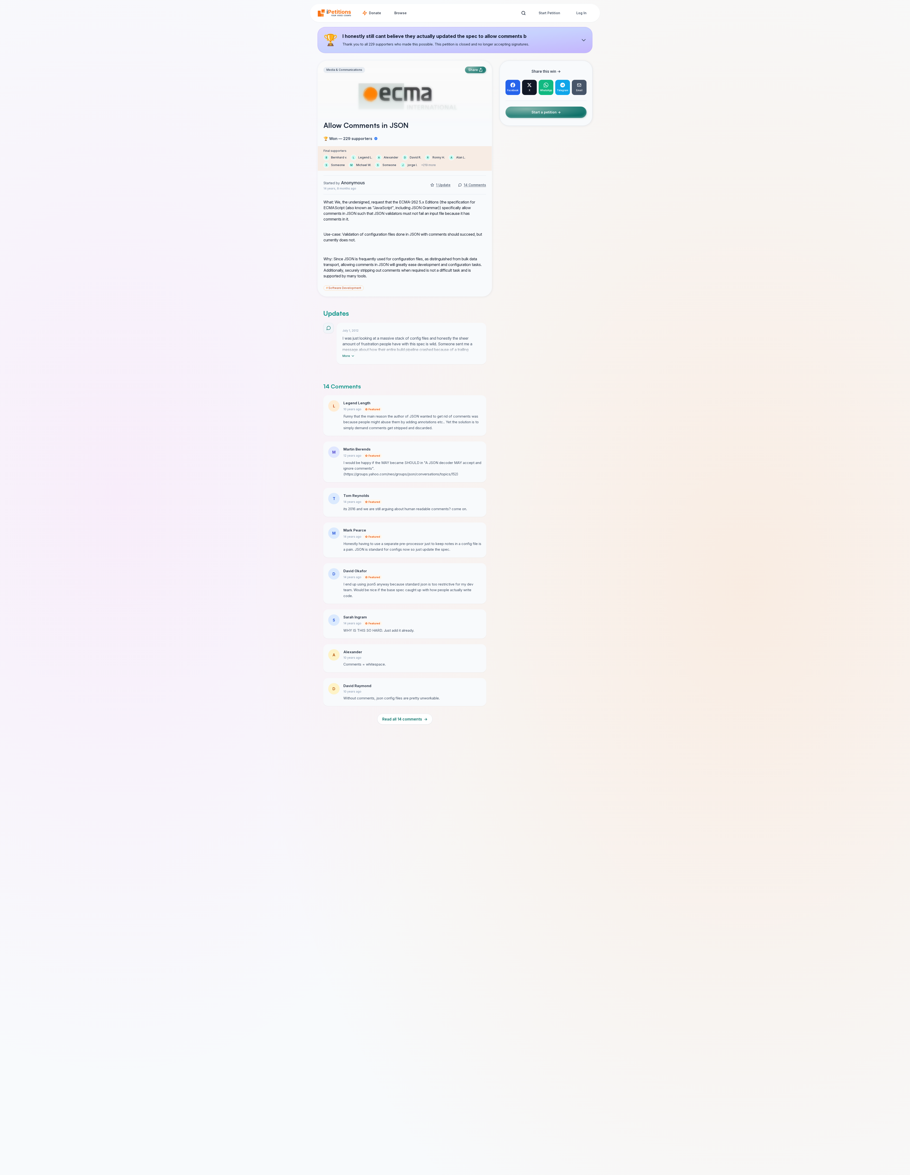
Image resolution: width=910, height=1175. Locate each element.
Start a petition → (546, 112)
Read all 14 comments (405, 719)
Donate (375, 13)
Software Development (343, 288)
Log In (581, 13)
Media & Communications (344, 70)
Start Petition (549, 13)
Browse (400, 13)
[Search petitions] (523, 13)
